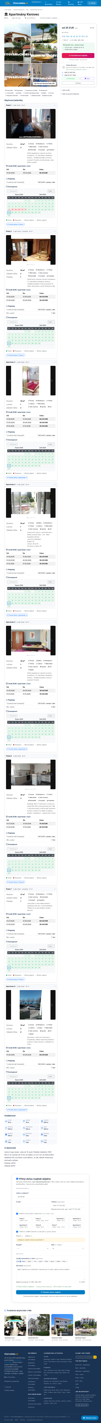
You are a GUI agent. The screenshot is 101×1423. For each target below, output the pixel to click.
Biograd (46, 1381)
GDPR (16, 1420)
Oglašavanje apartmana (36, 1420)
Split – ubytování (80, 1368)
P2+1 (67, 36)
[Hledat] (95, 1357)
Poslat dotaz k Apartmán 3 (18, 477)
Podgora (50, 1392)
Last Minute (58, 3)
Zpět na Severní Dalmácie (70, 94)
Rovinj (58, 1361)
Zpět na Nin (66, 90)
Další (50, 191)
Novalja (67, 1370)
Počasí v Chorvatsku (34, 1375)
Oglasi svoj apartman (12, 1381)
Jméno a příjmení (22, 1193)
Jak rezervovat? (83, 1405)
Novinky (71, 4)
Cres (45, 1370)
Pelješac (46, 1403)
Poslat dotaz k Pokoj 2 (16, 355)
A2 (71, 36)
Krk (56, 1370)
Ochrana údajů (8, 1420)
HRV (58, 1261)
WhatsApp (71, 78)
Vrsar (45, 1364)
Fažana (53, 1359)
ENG (24, 1261)
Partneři (8, 1387)
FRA (46, 1261)
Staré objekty (10, 1390)
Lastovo (63, 1401)
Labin (57, 1359)
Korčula (58, 1401)
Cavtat (46, 1401)
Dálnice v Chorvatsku (34, 1372)
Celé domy (80, 3)
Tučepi (68, 1392)
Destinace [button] (37, 2)
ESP (41, 1261)
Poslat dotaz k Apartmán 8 (18, 1110)
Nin (27, 9)
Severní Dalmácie (19, 9)
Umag (69, 1361)
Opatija (56, 1372)
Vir (51, 1383)
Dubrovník (48, 1398)
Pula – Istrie (78, 1381)
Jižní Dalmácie (49, 1387)
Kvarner (47, 1367)
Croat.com (31, 1407)
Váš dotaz (23, 1265)
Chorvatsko (7, 9)
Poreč (45, 1361)
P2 (64, 36)
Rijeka (64, 1372)
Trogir (63, 1392)
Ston (55, 1403)
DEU (30, 1261)
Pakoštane (55, 1381)
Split (55, 1392)
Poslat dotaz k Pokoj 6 (16, 882)
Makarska (67, 1390)
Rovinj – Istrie (79, 1377)
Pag (61, 1381)
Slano (51, 1403)
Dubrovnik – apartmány (82, 1365)
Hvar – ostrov (79, 1374)
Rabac (54, 1361)
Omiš (45, 1392)
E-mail (19, 1202)
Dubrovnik (52, 1401)
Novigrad (68, 1359)
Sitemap (22, 1420)
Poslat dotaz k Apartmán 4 (18, 615)
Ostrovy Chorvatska (34, 1368)
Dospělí (19, 1245)
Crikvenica (51, 1370)
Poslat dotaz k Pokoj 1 (16, 224)
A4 (86, 36)
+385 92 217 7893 (70, 75)
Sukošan (46, 1383)
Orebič (69, 1401)
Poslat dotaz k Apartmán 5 (18, 749)
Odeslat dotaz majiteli (51, 1292)
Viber (88, 78)
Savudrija (64, 1361)
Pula (49, 1361)
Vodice (54, 1383)
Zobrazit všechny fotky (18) (45, 83)
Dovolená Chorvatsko (34, 1404)
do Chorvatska (10, 1377)
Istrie (46, 1356)
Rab (60, 1372)
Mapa (79, 83)
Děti (56, 1245)
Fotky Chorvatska (33, 1378)
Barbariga (47, 1359)
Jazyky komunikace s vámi (29, 1258)
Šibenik (65, 1381)
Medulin (62, 1359)
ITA (35, 1261)
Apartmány (48, 4)
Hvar (61, 1390)
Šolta (59, 1392)
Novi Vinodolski (48, 1372)
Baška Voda (47, 1390)
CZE (18, 1261)
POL (64, 1261)
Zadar (59, 1383)
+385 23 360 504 (69, 72)
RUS (52, 1261)
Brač (53, 1390)
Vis (45, 1394)
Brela (57, 1390)
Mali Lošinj (61, 1370)
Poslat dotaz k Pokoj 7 (16, 979)
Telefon (58, 1202)
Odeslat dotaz (91, 1418)
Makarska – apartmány (82, 1371)
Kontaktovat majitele (79, 55)
